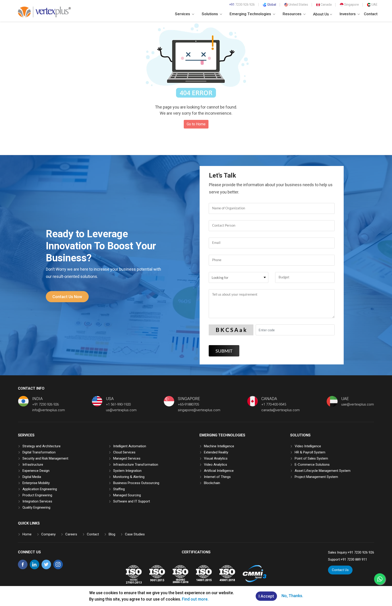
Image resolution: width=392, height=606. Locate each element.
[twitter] (46, 568)
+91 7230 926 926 (45, 404)
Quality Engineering (36, 507)
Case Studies (135, 534)
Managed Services (126, 458)
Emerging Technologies (251, 14)
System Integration (127, 471)
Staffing (119, 489)
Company (48, 534)
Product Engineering (37, 495)
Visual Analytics (216, 458)
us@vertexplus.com (121, 410)
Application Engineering (39, 489)
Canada (326, 4)
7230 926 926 (242, 4)
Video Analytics (215, 465)
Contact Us (340, 570)
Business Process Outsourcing (136, 483)
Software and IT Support (131, 501)
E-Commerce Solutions (312, 465)
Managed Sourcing (127, 495)
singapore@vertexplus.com (199, 410)
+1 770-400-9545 (273, 404)
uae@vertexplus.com (357, 404)
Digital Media (31, 477)
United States (298, 4)
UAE (374, 4)
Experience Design (35, 471)
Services (183, 14)
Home (27, 534)
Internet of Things (217, 477)
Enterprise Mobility (36, 483)
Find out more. (195, 599)
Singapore (351, 4)
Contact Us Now (67, 296)
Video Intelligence (308, 446)
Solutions (210, 14)
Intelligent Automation (129, 446)
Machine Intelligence (219, 446)
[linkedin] (34, 568)
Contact (370, 14)
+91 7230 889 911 (354, 559)
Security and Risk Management (45, 458)
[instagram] (58, 568)
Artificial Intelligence (219, 471)
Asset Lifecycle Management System (322, 471)
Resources (292, 14)
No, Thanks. (292, 595)
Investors (348, 14)
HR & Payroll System (310, 452)
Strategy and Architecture (41, 446)
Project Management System (316, 477)
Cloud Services (124, 452)
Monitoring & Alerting (129, 477)
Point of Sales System (311, 458)
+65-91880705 (188, 404)
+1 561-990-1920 (118, 404)
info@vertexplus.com (48, 410)
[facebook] (22, 568)
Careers (71, 534)
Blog (112, 534)
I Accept (266, 596)
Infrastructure (32, 465)
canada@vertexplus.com (280, 410)
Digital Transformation (39, 452)
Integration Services (37, 501)
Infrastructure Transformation (135, 465)
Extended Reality (216, 452)
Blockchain (212, 483)
